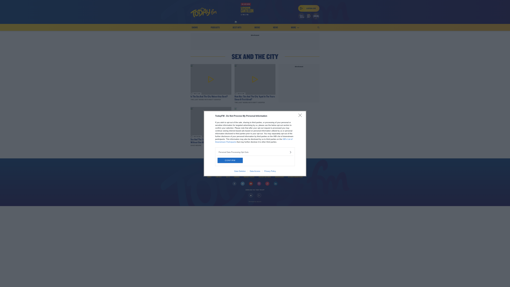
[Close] (300, 116)
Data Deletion (240, 171)
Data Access (255, 171)
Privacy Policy (270, 171)
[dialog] (255, 143)
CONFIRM (230, 160)
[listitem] (255, 152)
